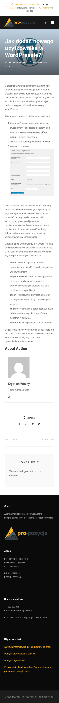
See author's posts (19, 390)
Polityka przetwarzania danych (19, 653)
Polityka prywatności (14, 660)
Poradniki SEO (40, 62)
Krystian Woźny (17, 62)
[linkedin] (47, 5)
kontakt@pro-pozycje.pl (26, 8)
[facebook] (43, 5)
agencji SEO (31, 93)
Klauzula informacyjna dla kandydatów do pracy (27, 647)
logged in (27, 471)
